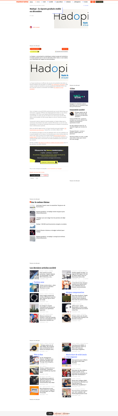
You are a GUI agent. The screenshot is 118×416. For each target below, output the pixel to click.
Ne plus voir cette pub (35, 45)
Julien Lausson (36, 27)
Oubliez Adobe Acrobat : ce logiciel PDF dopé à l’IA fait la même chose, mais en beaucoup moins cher (80, 275)
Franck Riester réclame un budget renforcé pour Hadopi (50, 231)
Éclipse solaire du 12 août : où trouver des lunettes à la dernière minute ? (81, 114)
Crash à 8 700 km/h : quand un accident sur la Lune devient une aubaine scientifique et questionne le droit (78, 120)
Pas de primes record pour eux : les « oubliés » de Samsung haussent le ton (79, 392)
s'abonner (100, 1)
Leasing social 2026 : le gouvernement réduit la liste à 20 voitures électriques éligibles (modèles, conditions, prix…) (79, 347)
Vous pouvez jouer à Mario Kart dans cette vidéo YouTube (79, 361)
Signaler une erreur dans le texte (37, 172)
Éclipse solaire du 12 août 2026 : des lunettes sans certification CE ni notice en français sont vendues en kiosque (47, 347)
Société (86, 5)
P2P (37, 178)
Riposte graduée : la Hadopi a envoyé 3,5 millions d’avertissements (50, 237)
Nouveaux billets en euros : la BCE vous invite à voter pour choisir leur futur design (79, 138)
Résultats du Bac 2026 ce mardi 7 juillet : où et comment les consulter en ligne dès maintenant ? (79, 372)
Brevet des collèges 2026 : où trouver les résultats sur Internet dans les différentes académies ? (80, 382)
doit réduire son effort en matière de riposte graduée (51, 142)
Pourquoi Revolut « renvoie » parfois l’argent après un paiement (77, 132)
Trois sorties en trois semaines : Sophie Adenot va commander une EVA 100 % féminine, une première (47, 275)
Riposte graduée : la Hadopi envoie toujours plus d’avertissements (50, 212)
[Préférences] (94, 2)
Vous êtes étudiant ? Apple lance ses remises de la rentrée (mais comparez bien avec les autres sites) (80, 297)
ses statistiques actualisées (58, 84)
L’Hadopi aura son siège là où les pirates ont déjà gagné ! (50, 218)
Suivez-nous (65, 48)
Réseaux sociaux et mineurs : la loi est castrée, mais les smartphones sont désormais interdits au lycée (48, 318)
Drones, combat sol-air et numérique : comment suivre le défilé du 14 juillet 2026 (48, 370)
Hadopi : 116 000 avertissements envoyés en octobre (51, 224)
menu (31, 1)
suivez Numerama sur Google (54, 168)
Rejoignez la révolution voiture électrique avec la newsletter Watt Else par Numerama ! (79, 105)
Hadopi (32, 178)
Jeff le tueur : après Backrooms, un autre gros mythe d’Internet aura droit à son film (80, 308)
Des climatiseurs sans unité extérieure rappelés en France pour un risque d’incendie (47, 390)
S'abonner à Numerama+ (47, 162)
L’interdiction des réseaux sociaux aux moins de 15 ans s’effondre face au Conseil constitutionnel (79, 285)
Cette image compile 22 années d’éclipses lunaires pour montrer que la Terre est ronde (47, 297)
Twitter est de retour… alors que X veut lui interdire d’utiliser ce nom (48, 286)
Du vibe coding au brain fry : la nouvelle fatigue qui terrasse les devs (78, 127)
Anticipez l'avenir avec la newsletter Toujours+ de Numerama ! (50, 206)
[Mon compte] (91, 2)
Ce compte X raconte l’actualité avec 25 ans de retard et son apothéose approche (47, 308)
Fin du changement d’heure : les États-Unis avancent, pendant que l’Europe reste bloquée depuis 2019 (46, 360)
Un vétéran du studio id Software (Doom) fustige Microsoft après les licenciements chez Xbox (47, 380)
